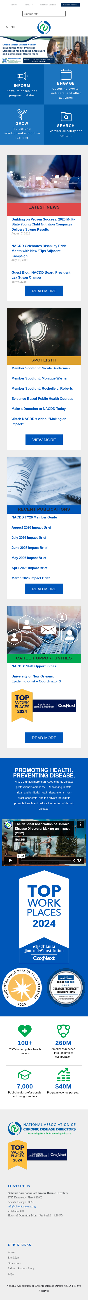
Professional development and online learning (22, 133)
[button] (4, 50)
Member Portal (70, 5)
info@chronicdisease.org (22, 1206)
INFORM (22, 86)
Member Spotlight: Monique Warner (40, 378)
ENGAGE (66, 83)
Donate (14, 5)
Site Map (13, 1257)
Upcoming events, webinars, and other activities (66, 93)
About (12, 1252)
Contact (29, 5)
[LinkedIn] (13, 1223)
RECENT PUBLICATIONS (44, 509)
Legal (11, 1273)
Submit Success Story (21, 1268)
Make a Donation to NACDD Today (39, 409)
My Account (75, 27)
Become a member (48, 5)
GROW (22, 123)
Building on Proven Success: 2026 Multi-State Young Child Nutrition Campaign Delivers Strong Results (43, 224)
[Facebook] (9, 1223)
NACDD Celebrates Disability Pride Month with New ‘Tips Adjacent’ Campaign (39, 251)
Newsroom (14, 1263)
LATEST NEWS (44, 207)
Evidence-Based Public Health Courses (42, 398)
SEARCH (66, 126)
